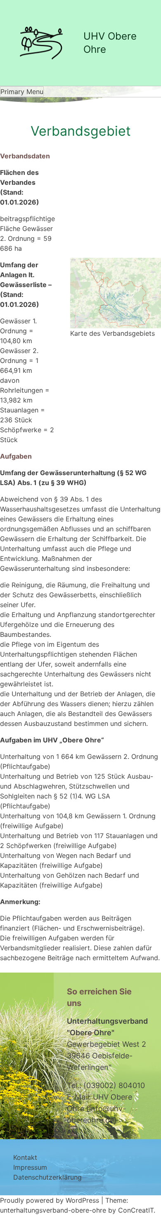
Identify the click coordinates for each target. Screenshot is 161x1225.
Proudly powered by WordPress (50, 1200)
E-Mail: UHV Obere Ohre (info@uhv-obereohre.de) (99, 1108)
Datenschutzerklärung (47, 1177)
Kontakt (25, 1157)
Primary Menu (21, 91)
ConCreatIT (136, 1210)
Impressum (30, 1167)
